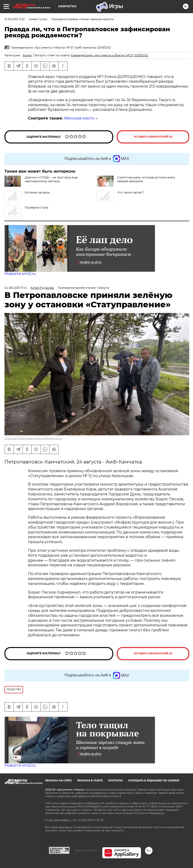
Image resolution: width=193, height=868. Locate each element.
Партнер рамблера (86, 850)
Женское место (79, 118)
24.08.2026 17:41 (15, 287)
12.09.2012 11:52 (14, 19)
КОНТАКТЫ (115, 780)
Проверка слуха (36, 207)
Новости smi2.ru (20, 273)
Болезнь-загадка (37, 192)
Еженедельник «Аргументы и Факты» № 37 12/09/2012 (109, 55)
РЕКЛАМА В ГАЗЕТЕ (90, 780)
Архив (27, 55)
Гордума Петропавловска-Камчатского (33, 438)
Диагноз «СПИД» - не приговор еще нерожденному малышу (51, 179)
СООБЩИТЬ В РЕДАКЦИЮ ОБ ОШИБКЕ (153, 780)
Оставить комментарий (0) (153, 136)
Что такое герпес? (130, 192)
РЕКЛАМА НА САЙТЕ (58, 780)
